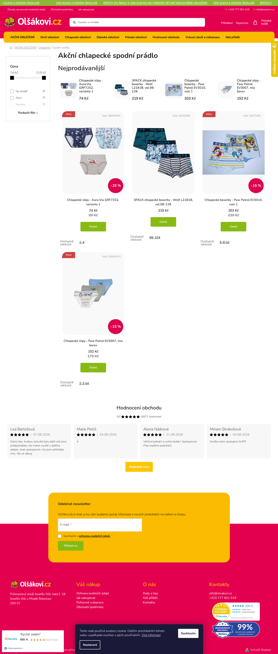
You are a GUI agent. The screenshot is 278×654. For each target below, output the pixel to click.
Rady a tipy (150, 593)
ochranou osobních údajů (95, 536)
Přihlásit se (70, 546)
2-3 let (84, 383)
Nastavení (90, 645)
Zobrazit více (139, 467)
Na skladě (30, 91)
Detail (93, 226)
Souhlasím (188, 633)
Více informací (151, 635)
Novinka (30, 104)
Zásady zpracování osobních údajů (26, 9)
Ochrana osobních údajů (92, 593)
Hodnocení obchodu (139, 407)
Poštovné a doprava (89, 602)
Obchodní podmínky (62, 9)
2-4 (81, 242)
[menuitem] (22, 37)
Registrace (242, 23)
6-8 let (224, 242)
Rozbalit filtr (26, 113)
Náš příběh (150, 598)
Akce (30, 98)
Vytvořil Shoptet (260, 650)
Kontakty (149, 602)
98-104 (154, 237)
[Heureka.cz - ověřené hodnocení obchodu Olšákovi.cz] (238, 611)
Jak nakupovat (86, 9)
